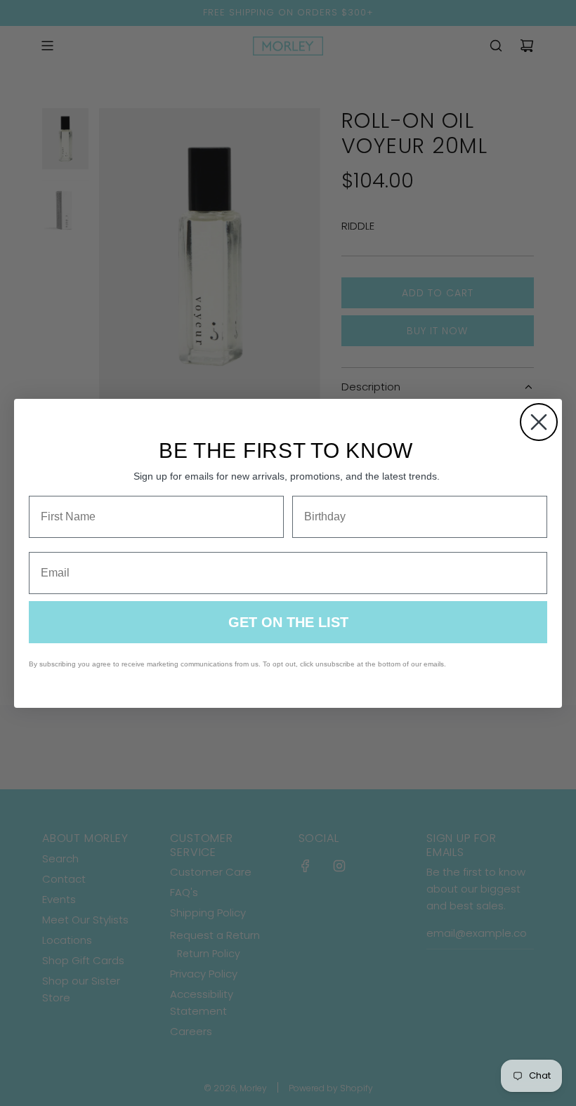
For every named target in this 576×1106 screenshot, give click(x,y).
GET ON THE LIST (288, 622)
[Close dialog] (538, 422)
